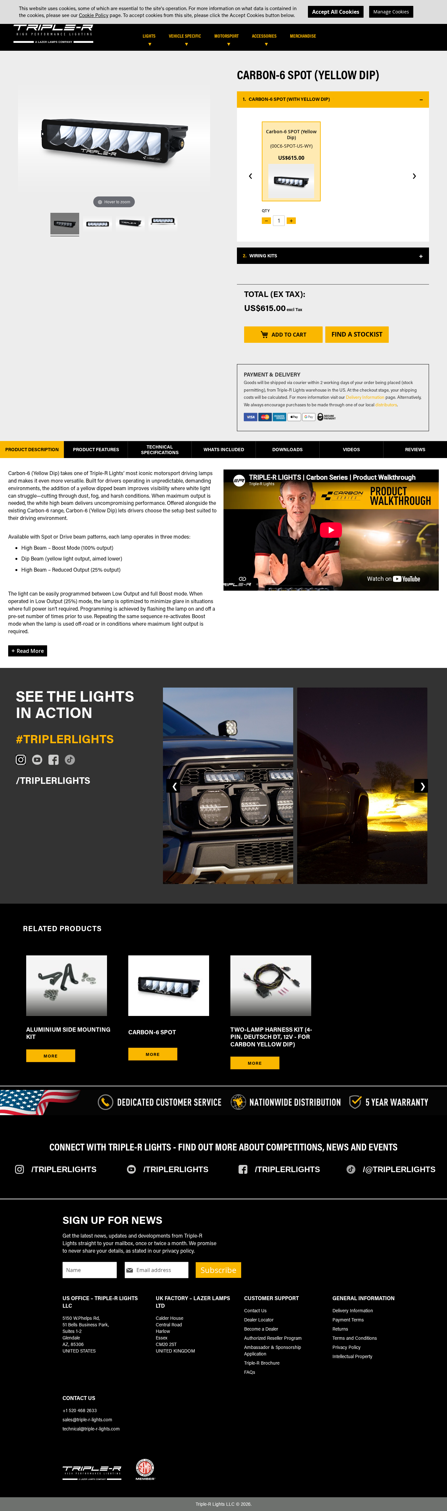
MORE (51, 1056)
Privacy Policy (346, 1347)
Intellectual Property (352, 1356)
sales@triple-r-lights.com (87, 1419)
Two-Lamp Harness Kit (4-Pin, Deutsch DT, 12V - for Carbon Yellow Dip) (271, 1037)
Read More (30, 650)
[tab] (227, 38)
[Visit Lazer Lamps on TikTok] (73, 760)
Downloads (287, 449)
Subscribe (218, 1270)
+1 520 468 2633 (80, 1410)
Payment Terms (348, 1320)
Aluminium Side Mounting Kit (68, 1033)
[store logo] (53, 32)
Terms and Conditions (354, 1338)
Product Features (96, 449)
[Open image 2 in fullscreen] (362, 786)
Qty (266, 210)
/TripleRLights (175, 1169)
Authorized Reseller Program (273, 1338)
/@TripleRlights (399, 1169)
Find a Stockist (357, 334)
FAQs (249, 1372)
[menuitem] (152, 36)
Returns (340, 1329)
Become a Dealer (261, 1329)
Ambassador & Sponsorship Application (272, 1350)
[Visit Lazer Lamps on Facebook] (56, 760)
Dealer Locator (259, 1320)
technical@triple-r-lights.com (91, 1429)
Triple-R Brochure (261, 1363)
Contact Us (255, 1310)
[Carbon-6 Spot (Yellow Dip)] (64, 224)
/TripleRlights (64, 1169)
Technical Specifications (160, 449)
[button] (333, 99)
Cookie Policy (93, 15)
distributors (386, 404)
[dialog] (223, 12)
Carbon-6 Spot (152, 1032)
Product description (32, 449)
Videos (351, 449)
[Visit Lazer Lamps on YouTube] (40, 760)
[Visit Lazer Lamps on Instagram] (24, 760)
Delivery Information (365, 397)
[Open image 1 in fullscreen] (228, 786)
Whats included (224, 449)
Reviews (415, 449)
